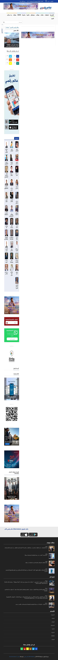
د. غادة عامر (16, 174)
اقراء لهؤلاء (16, 138)
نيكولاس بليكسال (11, 238)
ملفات (42, 15)
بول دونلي (11, 249)
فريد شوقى (11, 149)
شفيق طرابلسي (6, 238)
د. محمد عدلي (12, 188)
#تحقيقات (52, 615)
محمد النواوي (6, 162)
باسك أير (6, 226)
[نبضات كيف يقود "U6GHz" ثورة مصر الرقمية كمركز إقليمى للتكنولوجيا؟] (11, 40)
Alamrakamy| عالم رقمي (29, 656)
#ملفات (53, 618)
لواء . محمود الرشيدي (6, 175)
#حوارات (52, 639)
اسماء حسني (17, 187)
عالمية (28, 15)
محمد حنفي (12, 162)
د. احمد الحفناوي (6, 187)
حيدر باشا (17, 238)
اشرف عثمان (11, 200)
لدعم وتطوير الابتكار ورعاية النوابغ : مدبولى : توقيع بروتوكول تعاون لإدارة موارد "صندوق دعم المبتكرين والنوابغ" (26, 590)
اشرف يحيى (6, 249)
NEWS (19, 15)
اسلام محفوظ (6, 213)
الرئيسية (52, 15)
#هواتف (52, 622)
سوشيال (33, 15)
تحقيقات (47, 15)
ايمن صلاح (17, 162)
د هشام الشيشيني (11, 214)
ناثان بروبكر (11, 226)
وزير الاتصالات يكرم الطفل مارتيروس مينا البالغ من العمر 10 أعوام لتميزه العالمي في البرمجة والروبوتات (26, 547)
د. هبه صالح (11, 174)
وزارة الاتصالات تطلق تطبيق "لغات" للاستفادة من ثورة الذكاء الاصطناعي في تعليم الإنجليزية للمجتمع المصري (26, 570)
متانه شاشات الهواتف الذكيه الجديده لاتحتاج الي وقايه (36, 562)
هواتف (37, 15)
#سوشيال (52, 625)
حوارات (14, 15)
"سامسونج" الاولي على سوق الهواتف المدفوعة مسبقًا (36, 555)
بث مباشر (9, 15)
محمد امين (6, 261)
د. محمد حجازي (17, 201)
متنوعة (23, 15)
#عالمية (53, 629)
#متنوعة (52, 632)
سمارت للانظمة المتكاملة (14, 656)
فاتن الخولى (16, 149)
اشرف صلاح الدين (17, 286)
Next (18, 389)
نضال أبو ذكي (12, 273)
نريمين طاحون (16, 261)
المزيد (52, 18)
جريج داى (17, 272)
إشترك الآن (12, 339)
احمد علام (17, 226)
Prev (5, 389)
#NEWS (52, 636)
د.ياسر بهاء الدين (6, 150)
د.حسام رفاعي (6, 272)
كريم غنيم (6, 200)
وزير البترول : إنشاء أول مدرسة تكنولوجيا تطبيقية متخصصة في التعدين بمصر (31, 604)
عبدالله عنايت (16, 249)
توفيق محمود (16, 213)
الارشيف (2, 30)
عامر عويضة (11, 261)
